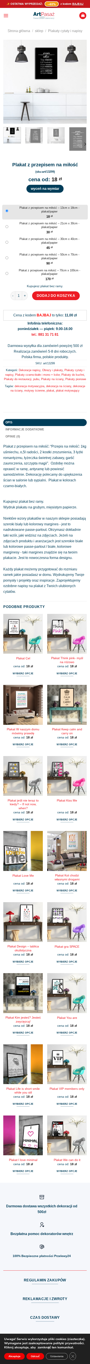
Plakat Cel (23, 658)
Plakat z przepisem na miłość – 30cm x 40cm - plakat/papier (49, 240)
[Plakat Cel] (23, 634)
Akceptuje (14, 1356)
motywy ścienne (34, 390)
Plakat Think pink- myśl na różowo (67, 660)
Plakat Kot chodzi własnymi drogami (67, 877)
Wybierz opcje (23, 673)
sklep (39, 31)
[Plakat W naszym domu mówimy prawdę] (23, 705)
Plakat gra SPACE (67, 946)
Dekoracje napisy (29, 370)
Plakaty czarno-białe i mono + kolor (37, 374)
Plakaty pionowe (75, 379)
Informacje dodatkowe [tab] (24, 429)
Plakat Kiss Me (67, 800)
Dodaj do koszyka (56, 295)
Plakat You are (67, 1017)
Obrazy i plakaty (52, 370)
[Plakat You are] (67, 993)
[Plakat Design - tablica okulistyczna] (23, 922)
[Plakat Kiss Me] (67, 776)
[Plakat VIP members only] (67, 1064)
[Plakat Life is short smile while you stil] (23, 1064)
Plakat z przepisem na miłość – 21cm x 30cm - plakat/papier (49, 225)
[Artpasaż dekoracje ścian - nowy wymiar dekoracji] (44, 15)
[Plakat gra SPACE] (67, 922)
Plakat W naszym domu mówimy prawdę (23, 731)
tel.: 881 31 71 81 (45, 334)
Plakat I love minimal (23, 1160)
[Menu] (6, 15)
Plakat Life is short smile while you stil (23, 1090)
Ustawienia (56, 1356)
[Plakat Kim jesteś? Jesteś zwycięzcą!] (23, 993)
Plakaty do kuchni (72, 374)
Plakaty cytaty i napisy (65, 31)
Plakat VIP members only (67, 1088)
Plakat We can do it (67, 1160)
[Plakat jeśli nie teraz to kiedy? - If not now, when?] (23, 776)
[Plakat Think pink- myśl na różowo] (67, 634)
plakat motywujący (68, 390)
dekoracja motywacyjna (29, 386)
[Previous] (10, 81)
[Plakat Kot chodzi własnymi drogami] (67, 851)
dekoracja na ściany (58, 386)
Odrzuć (35, 1356)
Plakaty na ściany (52, 379)
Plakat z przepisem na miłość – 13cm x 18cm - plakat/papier (49, 209)
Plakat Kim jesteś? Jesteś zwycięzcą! (23, 1019)
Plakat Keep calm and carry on (67, 731)
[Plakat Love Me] (23, 851)
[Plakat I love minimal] (23, 1135)
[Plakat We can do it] (67, 1135)
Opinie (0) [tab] (12, 436)
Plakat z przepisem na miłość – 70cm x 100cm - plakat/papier (49, 272)
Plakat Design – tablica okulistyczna (23, 948)
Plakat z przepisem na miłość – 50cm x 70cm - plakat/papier (49, 256)
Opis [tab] (9, 422)
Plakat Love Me (23, 875)
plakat (50, 390)
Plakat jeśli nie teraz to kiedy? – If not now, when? (23, 804)
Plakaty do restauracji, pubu (21, 379)
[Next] (79, 81)
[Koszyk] (82, 15)
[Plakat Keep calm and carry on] (67, 705)
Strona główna (19, 31)
